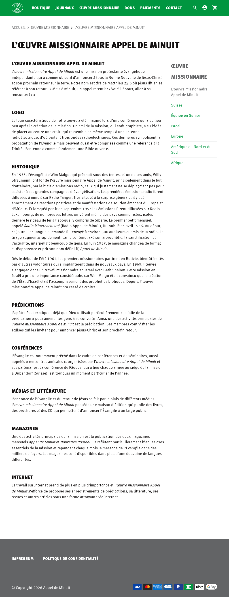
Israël (175, 125)
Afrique (177, 162)
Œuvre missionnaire (99, 7)
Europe (177, 136)
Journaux (64, 7)
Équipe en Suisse (185, 115)
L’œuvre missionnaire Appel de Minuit (109, 27)
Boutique (41, 7)
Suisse (176, 105)
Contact (174, 7)
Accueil (18, 27)
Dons (130, 7)
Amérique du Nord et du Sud (191, 149)
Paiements (150, 7)
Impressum (23, 558)
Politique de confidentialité (70, 558)
